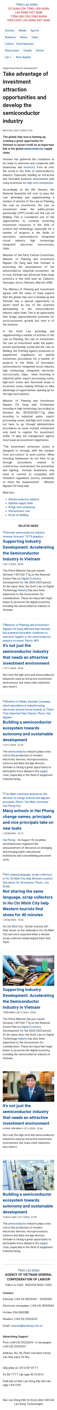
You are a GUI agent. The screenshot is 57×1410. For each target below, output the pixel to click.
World (39, 50)
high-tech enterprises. (40, 183)
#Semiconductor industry (23, 499)
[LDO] (28, 534)
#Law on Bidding (18, 515)
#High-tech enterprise (21, 507)
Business (10, 37)
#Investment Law (19, 511)
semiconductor (33, 148)
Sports (35, 30)
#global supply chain (20, 503)
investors (29, 167)
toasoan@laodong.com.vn (26, 1325)
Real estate (12, 50)
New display (23, 57)
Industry (23, 590)
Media (22, 30)
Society (9, 30)
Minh (14, 926)
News (23, 37)
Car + (8, 57)
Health (28, 50)
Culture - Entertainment (19, 43)
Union (35, 37)
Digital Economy (31, 578)
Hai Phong (9, 840)
